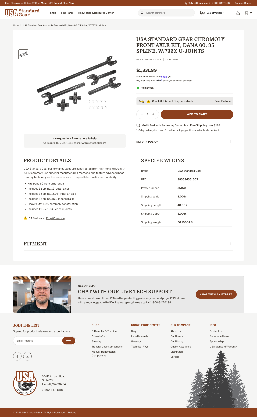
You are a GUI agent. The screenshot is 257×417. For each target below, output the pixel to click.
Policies (72, 412)
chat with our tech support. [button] (91, 142)
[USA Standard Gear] (22, 13)
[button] (53, 12)
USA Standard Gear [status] (148, 59)
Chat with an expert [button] (216, 294)
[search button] (142, 12)
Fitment (35, 244)
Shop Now (68, 3)
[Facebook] (17, 356)
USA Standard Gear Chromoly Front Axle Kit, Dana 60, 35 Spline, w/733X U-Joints (180, 45)
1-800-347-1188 (221, 3)
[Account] (238, 13)
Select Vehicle (223, 101)
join (69, 340)
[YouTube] (27, 356)
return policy (147, 141)
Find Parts (67, 12)
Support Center (243, 3)
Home (16, 25)
